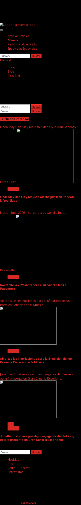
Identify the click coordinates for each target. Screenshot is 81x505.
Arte (13, 40)
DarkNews (28, 503)
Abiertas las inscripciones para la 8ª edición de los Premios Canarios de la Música (35, 303)
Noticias (18, 36)
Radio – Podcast (22, 44)
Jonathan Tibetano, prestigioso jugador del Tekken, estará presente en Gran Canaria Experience (36, 376)
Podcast (5, 60)
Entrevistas (22, 48)
